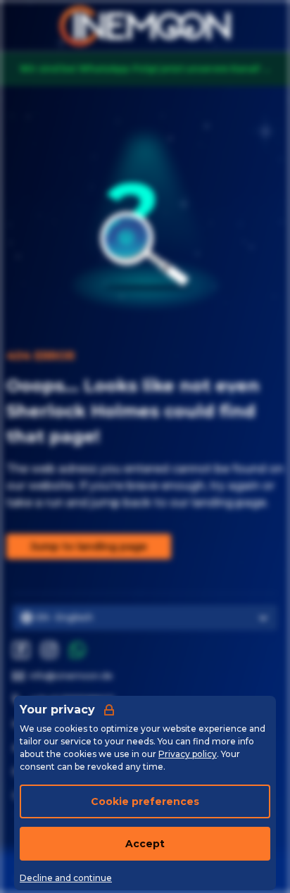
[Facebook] (21, 650)
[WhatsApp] (77, 650)
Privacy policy (187, 754)
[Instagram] (49, 650)
